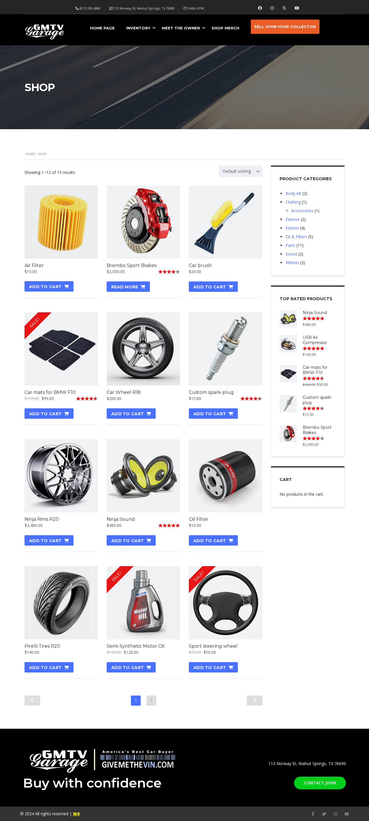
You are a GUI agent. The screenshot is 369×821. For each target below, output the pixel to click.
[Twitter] (324, 814)
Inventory (138, 28)
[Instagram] (335, 814)
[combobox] (240, 171)
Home (30, 154)
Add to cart (45, 286)
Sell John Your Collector (285, 26)
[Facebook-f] (313, 814)
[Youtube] (346, 814)
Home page (102, 28)
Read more (124, 287)
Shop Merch (225, 28)
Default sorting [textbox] (237, 171)
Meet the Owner (181, 28)
